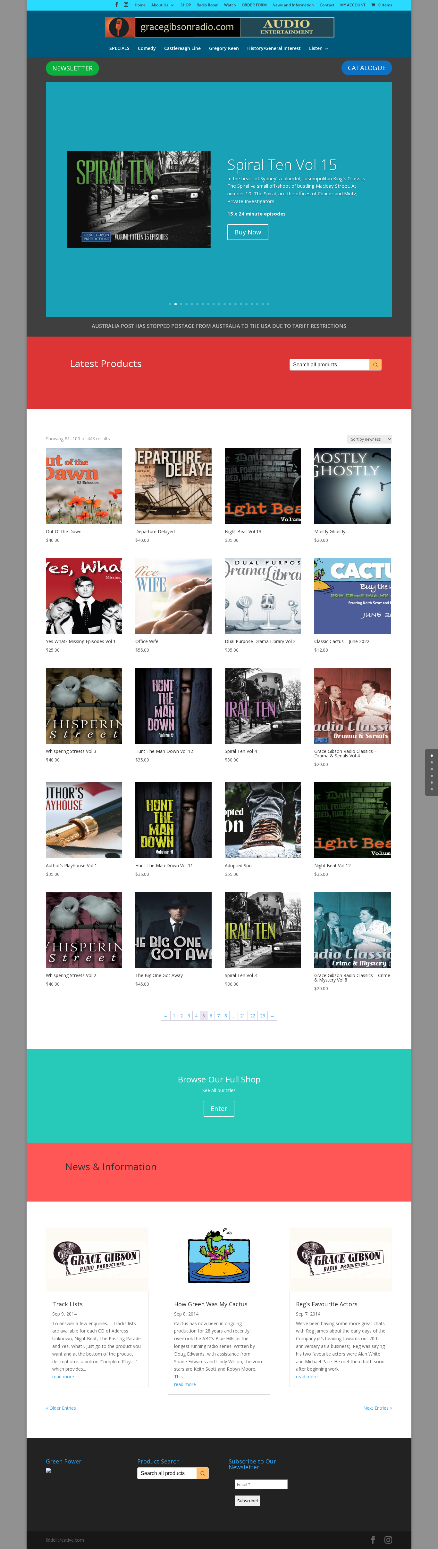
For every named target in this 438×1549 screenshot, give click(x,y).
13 (235, 304)
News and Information (293, 5)
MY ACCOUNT (353, 5)
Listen (316, 48)
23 (262, 1016)
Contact (327, 5)
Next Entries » (377, 1408)
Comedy (147, 48)
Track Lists (67, 1304)
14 (241, 304)
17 (257, 304)
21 (242, 1016)
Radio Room (207, 5)
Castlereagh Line (182, 48)
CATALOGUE (367, 67)
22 (252, 1016)
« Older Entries (61, 1408)
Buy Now (247, 232)
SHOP (186, 5)
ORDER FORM (254, 5)
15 (246, 304)
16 (252, 304)
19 (268, 304)
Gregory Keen (224, 48)
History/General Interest (274, 48)
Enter (219, 1108)
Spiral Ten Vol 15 (282, 164)
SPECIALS (119, 48)
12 (230, 304)
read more (63, 1377)
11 (224, 304)
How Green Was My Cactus (211, 1304)
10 (219, 304)
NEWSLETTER (72, 68)
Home (140, 5)
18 (263, 304)
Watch (230, 5)
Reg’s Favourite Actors (327, 1304)
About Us (159, 5)
